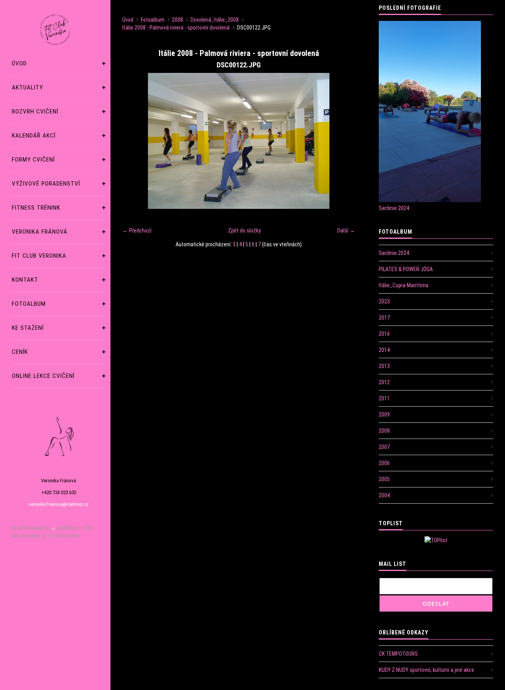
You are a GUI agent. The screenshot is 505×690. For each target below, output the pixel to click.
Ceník (20, 351)
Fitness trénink (36, 207)
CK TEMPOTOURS (398, 654)
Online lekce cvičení (43, 375)
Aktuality (27, 87)
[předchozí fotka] (135, 141)
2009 (384, 414)
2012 (384, 382)
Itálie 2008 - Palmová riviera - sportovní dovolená (176, 27)
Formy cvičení (33, 159)
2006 (384, 463)
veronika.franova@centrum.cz (58, 504)
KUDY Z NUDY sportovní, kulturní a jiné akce (426, 670)
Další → (346, 230)
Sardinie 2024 (394, 208)
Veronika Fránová (39, 231)
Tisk (85, 528)
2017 (384, 317)
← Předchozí (137, 230)
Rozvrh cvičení (35, 111)
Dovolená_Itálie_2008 (215, 20)
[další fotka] (342, 141)
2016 (384, 334)
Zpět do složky (244, 230)
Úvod (19, 63)
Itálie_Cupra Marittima (403, 285)
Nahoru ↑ (75, 536)
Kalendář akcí (34, 135)
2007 (384, 447)
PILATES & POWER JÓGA (406, 269)
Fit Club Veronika (39, 255)
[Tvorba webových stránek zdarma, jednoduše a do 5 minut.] (53, 528)
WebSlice (68, 528)
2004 (384, 495)
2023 (384, 301)
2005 (384, 479)
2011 (384, 398)
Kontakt (25, 279)
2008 (177, 20)
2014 (384, 350)
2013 (384, 366)
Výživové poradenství (46, 183)
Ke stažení (28, 327)
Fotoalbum (29, 303)
